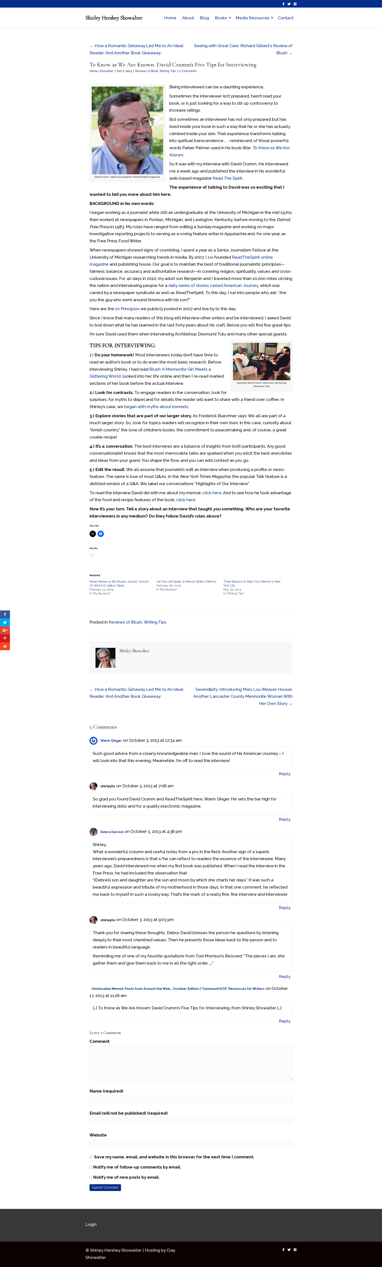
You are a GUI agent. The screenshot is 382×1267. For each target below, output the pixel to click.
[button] (230, 18)
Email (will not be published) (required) (129, 1113)
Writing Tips (168, 71)
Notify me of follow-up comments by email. (137, 1167)
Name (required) (106, 1091)
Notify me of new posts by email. (126, 1177)
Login (91, 1224)
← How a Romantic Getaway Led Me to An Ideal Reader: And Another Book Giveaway (136, 49)
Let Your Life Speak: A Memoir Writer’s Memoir (186, 581)
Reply (284, 773)
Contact (286, 17)
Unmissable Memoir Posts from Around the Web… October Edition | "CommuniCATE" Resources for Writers (178, 989)
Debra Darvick (112, 832)
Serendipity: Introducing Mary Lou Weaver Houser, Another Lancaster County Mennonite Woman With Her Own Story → (242, 696)
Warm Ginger (111, 741)
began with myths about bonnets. (156, 406)
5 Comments (188, 71)
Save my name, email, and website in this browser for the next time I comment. (174, 1156)
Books (221, 17)
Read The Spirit (227, 178)
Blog (204, 17)
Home (170, 17)
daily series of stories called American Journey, (214, 285)
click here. (211, 492)
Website (98, 1135)
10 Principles (127, 308)
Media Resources (252, 17)
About (188, 17)
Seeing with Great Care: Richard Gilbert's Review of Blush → (243, 49)
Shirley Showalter (101, 71)
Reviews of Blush (146, 71)
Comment (100, 1041)
